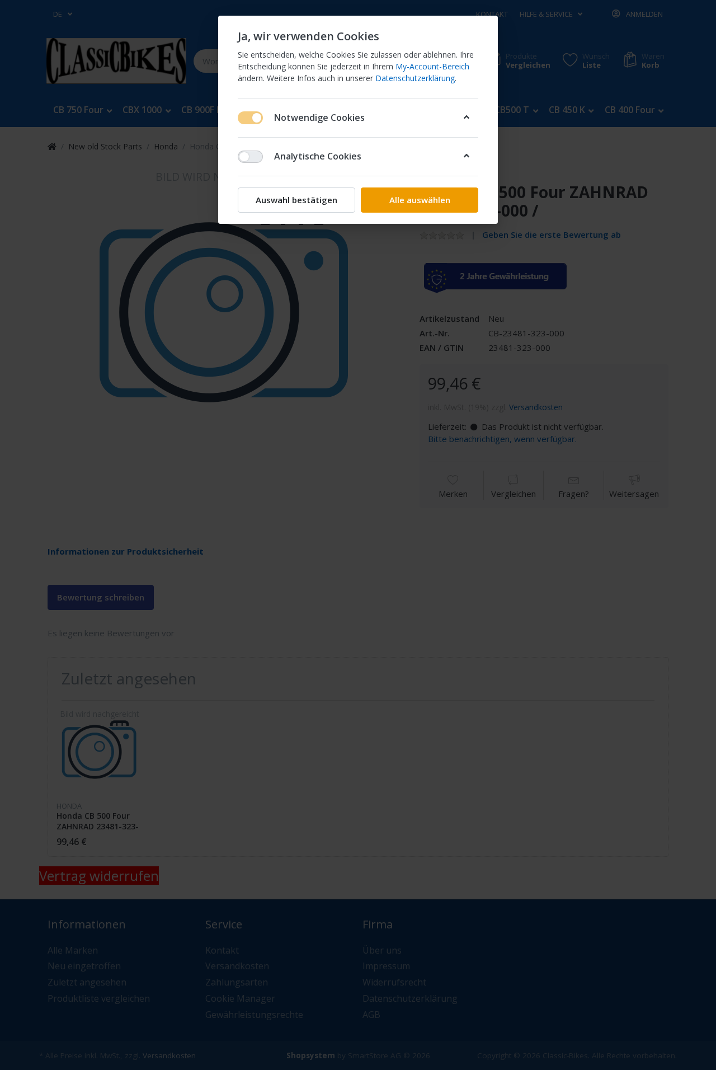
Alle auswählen (419, 199)
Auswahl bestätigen (296, 199)
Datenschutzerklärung (415, 78)
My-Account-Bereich (432, 66)
